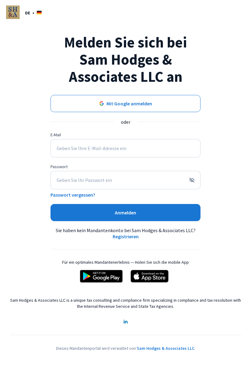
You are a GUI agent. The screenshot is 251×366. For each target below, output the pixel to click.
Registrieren (126, 236)
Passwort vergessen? (73, 195)
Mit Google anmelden (129, 103)
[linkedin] (125, 322)
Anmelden (125, 212)
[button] (33, 12)
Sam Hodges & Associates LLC (165, 348)
